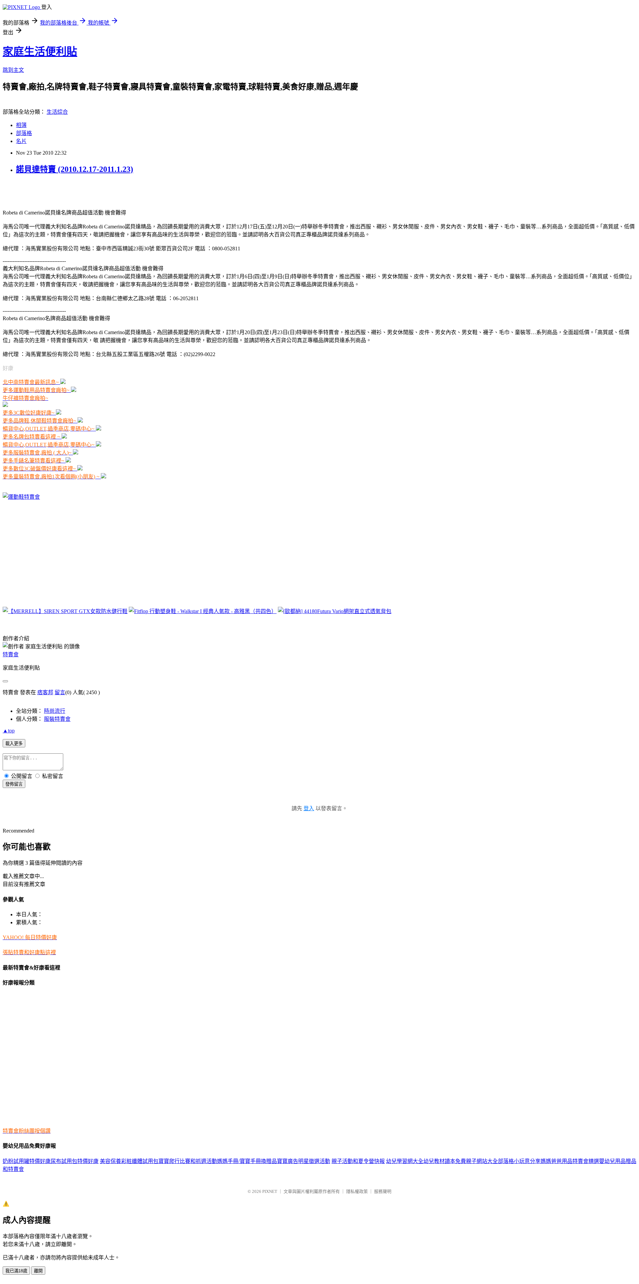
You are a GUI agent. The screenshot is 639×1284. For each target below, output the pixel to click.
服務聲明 (382, 1191)
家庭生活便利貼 (40, 52)
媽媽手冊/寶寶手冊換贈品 (247, 1161)
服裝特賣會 (57, 719)
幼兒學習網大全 (404, 1161)
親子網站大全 (482, 1161)
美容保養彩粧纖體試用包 (129, 1161)
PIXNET (269, 1191)
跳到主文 (13, 70)
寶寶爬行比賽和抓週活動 (187, 1161)
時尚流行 (54, 711)
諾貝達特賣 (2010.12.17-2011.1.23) (74, 169)
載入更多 (14, 743)
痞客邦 (45, 692)
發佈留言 (14, 784)
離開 (38, 1270)
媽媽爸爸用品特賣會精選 (569, 1161)
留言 (60, 692)
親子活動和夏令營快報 (358, 1161)
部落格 (24, 133)
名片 (21, 141)
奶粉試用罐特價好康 (27, 1161)
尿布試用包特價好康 (75, 1161)
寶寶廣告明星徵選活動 (303, 1161)
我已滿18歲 (16, 1270)
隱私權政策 (357, 1191)
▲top (9, 730)
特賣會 (11, 654)
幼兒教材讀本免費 (444, 1161)
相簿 (21, 125)
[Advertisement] (80, 191)
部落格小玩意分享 (519, 1161)
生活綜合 (57, 112)
